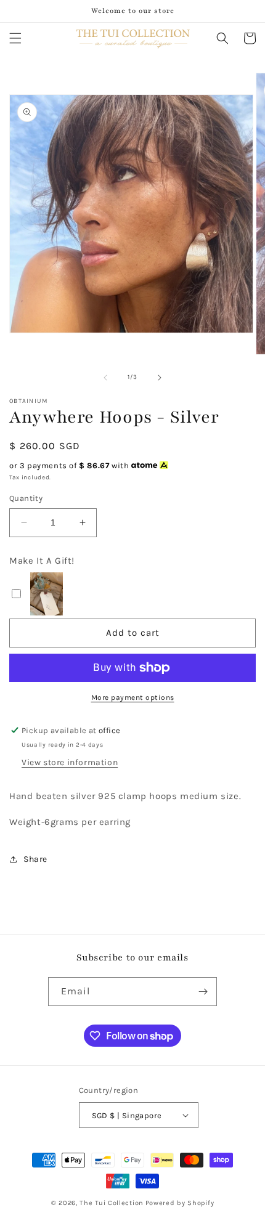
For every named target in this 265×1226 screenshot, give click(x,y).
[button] (15, 38)
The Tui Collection (112, 1203)
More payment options (132, 697)
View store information (70, 762)
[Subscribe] (202, 991)
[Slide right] (159, 377)
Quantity (26, 498)
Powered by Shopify (179, 1203)
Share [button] (35, 859)
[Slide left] (105, 377)
